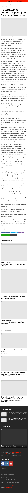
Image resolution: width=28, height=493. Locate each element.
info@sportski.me (8, 487)
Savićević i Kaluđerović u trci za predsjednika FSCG (12, 323)
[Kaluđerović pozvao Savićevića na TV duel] (14, 252)
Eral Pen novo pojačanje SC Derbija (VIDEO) (13, 350)
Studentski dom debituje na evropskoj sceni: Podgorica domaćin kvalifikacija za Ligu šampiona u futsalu (17, 414)
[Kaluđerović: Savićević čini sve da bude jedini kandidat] (14, 281)
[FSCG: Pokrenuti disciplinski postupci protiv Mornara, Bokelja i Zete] (4, 420)
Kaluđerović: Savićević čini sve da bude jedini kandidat (13, 297)
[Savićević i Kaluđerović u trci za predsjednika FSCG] (14, 310)
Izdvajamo (8, 262)
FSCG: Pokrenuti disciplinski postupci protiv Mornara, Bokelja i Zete (16, 419)
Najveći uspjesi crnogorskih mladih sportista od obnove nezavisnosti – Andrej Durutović (14, 374)
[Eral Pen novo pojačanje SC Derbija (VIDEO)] (14, 340)
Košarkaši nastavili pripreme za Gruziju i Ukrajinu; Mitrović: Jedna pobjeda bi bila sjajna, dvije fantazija (13, 399)
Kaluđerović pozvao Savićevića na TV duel (13, 265)
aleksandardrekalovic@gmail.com (10, 485)
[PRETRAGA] (26, 1)
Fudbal (3, 262)
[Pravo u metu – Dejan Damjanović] (14, 438)
